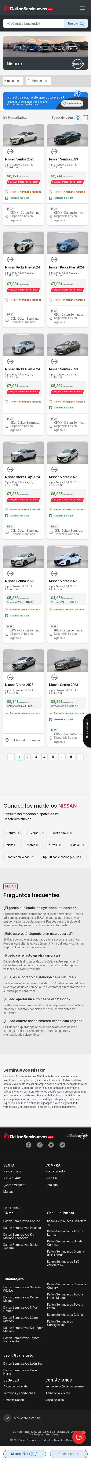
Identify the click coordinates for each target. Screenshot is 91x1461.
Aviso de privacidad (16, 1386)
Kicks (12, 845)
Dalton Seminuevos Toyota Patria (65, 1306)
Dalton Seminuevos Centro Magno (21, 1299)
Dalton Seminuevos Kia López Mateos (23, 1329)
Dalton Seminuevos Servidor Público (22, 1289)
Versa (37, 833)
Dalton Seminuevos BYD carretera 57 (63, 1263)
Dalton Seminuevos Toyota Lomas (65, 1232)
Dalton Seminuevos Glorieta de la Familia (65, 1253)
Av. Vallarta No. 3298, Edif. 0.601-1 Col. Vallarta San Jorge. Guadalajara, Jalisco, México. (45, 1433)
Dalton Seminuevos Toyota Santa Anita (21, 1339)
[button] (79, 1437)
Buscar (73, 23)
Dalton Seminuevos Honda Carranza (65, 1243)
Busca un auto (55, 1171)
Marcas (8, 1192)
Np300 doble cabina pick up (63, 857)
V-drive (77, 845)
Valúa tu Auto (12, 1178)
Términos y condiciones (19, 1393)
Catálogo (52, 1185)
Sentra (14, 833)
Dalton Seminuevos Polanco (22, 1228)
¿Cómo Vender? (14, 1185)
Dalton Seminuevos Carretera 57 (66, 1222)
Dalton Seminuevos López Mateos (20, 1319)
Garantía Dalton (13, 1400)
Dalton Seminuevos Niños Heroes (20, 1309)
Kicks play (62, 833)
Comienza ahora (74, 103)
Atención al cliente (58, 1393)
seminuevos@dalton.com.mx (65, 1386)
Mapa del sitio (55, 1400)
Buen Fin (51, 1178)
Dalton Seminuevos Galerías (65, 1315)
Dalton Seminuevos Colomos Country (66, 1286)
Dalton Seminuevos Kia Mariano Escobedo (18, 1236)
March (33, 845)
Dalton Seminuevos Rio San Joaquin (21, 1246)
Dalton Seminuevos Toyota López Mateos (65, 1296)
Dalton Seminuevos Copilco (21, 1221)
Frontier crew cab (20, 857)
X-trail (55, 845)
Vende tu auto (12, 1171)
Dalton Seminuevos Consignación (60, 1323)
